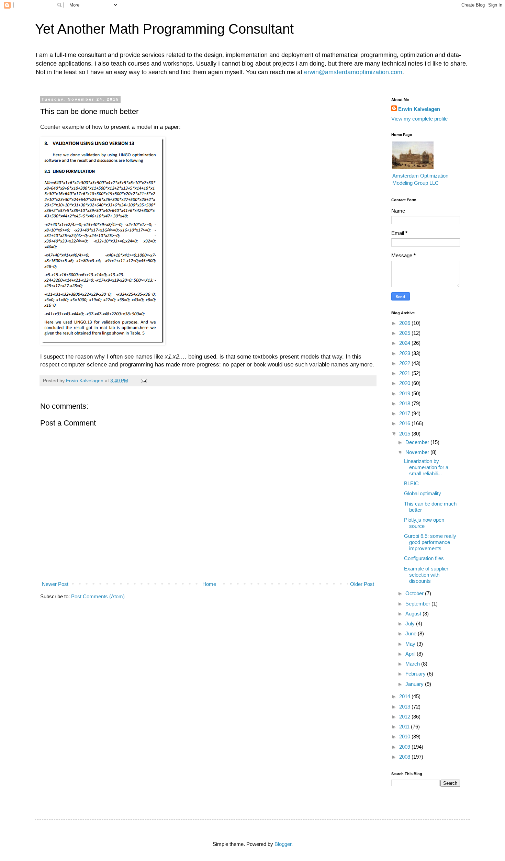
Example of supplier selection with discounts (426, 575)
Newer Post (55, 584)
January (415, 684)
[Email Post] (144, 380)
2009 (405, 747)
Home (209, 584)
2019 (405, 393)
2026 (405, 323)
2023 (405, 353)
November (417, 452)
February (416, 674)
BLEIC (411, 483)
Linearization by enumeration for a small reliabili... (426, 467)
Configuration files (424, 558)
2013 (405, 707)
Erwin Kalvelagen (419, 109)
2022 (405, 363)
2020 (405, 383)
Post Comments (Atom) (98, 596)
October (415, 593)
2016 (405, 423)
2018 (405, 403)
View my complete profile (419, 119)
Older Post (362, 584)
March (413, 664)
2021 (405, 373)
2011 (405, 726)
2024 (405, 343)
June (411, 633)
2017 (405, 413)
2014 (405, 696)
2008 (405, 757)
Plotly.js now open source (424, 523)
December (417, 442)
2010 (405, 736)
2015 (405, 434)
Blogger (282, 844)
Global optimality (422, 493)
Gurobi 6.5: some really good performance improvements (430, 542)
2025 (405, 333)
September (418, 604)
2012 (405, 717)
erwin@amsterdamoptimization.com (353, 72)
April (411, 654)
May (411, 644)
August (414, 613)
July (410, 623)
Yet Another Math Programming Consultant (164, 28)
